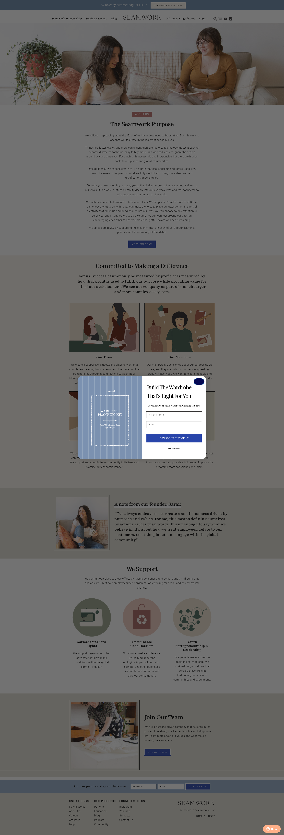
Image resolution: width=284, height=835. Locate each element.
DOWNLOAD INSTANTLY (174, 438)
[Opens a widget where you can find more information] (272, 829)
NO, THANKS (174, 448)
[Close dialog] (199, 381)
